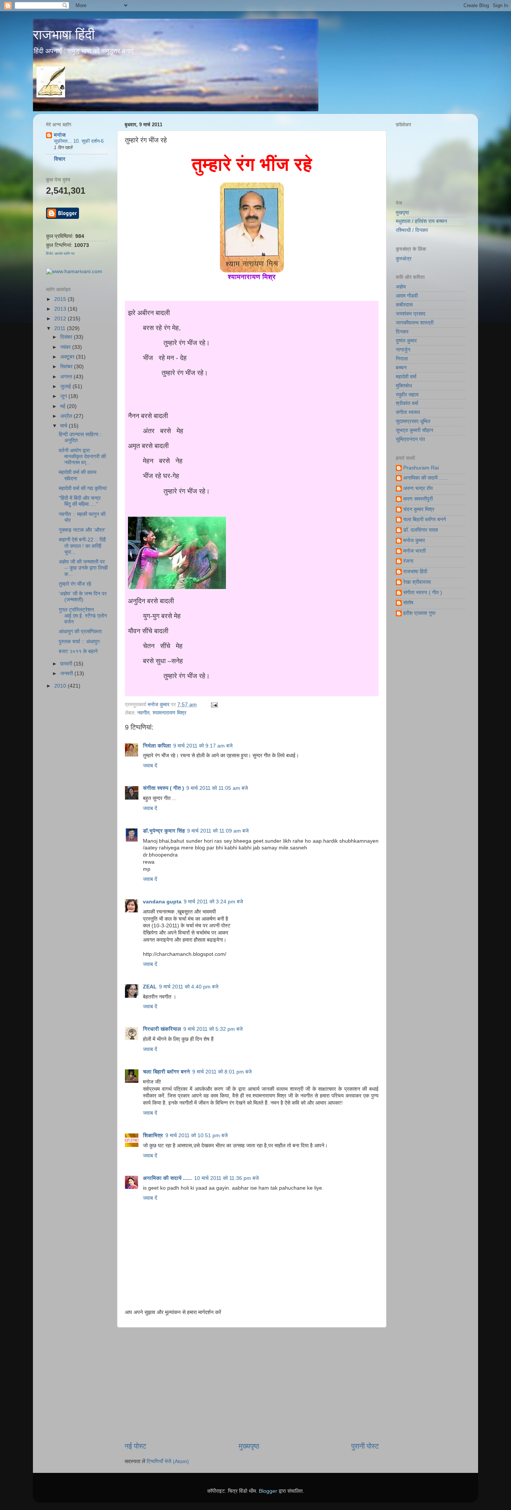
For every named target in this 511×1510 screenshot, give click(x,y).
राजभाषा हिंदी (64, 34)
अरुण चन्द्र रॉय (418, 488)
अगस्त (67, 377)
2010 (61, 686)
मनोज (59, 135)
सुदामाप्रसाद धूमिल (413, 421)
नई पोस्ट (135, 1446)
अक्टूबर (68, 357)
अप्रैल (67, 416)
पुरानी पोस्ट (365, 1446)
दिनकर (402, 332)
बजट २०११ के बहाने (78, 651)
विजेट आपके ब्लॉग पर (60, 253)
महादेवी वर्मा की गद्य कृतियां (83, 488)
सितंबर (67, 366)
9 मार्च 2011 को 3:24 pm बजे (213, 902)
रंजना (408, 561)
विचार (59, 159)
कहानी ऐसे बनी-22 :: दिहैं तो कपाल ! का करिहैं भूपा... (82, 546)
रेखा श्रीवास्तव (417, 582)
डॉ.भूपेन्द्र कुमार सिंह (164, 831)
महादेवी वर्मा (406, 377)
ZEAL (150, 987)
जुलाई (66, 386)
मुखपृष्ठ (402, 212)
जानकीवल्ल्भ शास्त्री (415, 323)
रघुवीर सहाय (407, 395)
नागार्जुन (403, 350)
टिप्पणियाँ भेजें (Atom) (168, 1461)
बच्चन (401, 368)
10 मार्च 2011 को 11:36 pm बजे (226, 1178)
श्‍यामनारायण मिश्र (169, 713)
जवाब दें (150, 765)
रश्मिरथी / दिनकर (412, 230)
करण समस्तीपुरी (418, 499)
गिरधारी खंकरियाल (162, 1029)
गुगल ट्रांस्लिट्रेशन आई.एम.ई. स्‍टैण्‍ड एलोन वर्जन (83, 616)
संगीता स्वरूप (408, 412)
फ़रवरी (67, 664)
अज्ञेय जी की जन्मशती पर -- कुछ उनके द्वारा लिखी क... (83, 568)
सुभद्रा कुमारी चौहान (414, 430)
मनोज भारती (414, 551)
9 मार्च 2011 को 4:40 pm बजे (188, 987)
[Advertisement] (252, 1384)
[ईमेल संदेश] (213, 704)
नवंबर (66, 347)
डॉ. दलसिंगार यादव (420, 530)
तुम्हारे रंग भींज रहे (75, 584)
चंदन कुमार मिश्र (418, 509)
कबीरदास (404, 305)
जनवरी (67, 673)
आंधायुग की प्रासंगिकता (80, 631)
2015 (61, 299)
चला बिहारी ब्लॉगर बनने (166, 1072)
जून (64, 396)
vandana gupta (162, 902)
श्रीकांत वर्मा (407, 403)
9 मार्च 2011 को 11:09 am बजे (218, 831)
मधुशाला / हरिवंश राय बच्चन (421, 221)
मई (63, 406)
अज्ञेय (401, 287)
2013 (61, 309)
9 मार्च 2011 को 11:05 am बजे (217, 788)
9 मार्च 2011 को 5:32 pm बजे (213, 1029)
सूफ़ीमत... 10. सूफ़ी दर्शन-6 (79, 141)
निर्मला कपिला (157, 746)
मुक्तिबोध (404, 386)
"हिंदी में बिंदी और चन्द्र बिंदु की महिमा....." (80, 501)
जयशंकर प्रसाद (410, 314)
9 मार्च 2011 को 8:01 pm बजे (222, 1072)
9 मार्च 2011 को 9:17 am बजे (203, 746)
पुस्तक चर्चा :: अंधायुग (79, 641)
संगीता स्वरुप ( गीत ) (163, 788)
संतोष (408, 602)
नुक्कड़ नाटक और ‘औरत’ (82, 530)
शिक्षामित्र (153, 1135)
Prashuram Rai (421, 468)
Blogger (268, 1491)
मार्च (64, 426)
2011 (60, 328)
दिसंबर (67, 337)
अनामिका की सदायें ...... (167, 1178)
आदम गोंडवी (407, 296)
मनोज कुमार (159, 704)
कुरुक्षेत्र (403, 259)
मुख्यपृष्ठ (249, 1446)
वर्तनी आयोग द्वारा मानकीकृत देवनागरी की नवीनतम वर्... (82, 456)
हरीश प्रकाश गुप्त (419, 613)
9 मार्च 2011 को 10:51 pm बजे (196, 1135)
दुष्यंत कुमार (406, 341)
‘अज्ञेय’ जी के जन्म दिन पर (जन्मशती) (83, 597)
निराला (402, 359)
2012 (61, 318)
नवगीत (143, 713)
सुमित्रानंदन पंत (410, 439)
